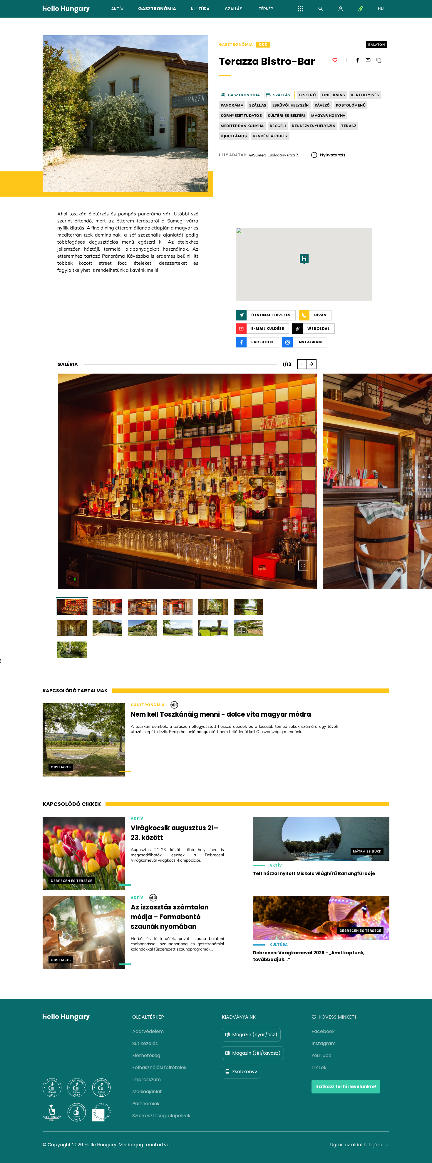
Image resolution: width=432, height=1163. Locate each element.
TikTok (319, 1067)
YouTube (321, 1055)
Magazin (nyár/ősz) (254, 1034)
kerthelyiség (365, 95)
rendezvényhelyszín (313, 126)
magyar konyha (328, 115)
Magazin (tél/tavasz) (256, 1053)
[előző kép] (302, 364)
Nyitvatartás (332, 155)
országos (61, 767)
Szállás (281, 95)
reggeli (278, 126)
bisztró (307, 95)
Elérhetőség (146, 1055)
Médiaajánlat (147, 1091)
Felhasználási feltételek (159, 1067)
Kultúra (278, 944)
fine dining (333, 95)
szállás (258, 105)
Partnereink (146, 1103)
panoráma (232, 105)
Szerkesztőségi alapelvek (161, 1115)
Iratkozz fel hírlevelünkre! (345, 1086)
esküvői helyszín (290, 105)
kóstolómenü (351, 105)
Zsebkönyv (244, 1071)
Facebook (323, 1031)
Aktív (137, 818)
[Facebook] (357, 60)
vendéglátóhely (270, 136)
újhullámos (234, 136)
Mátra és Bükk (367, 851)
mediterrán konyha (242, 126)
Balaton (376, 45)
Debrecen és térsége (72, 881)
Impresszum (146, 1079)
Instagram (324, 1043)
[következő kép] (312, 364)
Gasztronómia (236, 44)
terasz (348, 126)
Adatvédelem (148, 1031)
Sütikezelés (145, 1043)
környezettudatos (241, 115)
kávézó (322, 105)
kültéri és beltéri (286, 115)
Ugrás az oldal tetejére (356, 1144)
